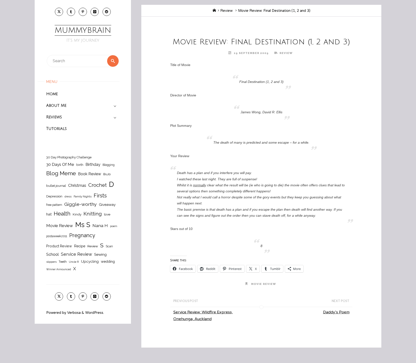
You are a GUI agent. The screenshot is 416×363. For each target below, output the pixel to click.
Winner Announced (58, 269)
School (52, 254)
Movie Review (59, 225)
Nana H (100, 225)
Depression (54, 196)
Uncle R (74, 261)
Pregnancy (82, 235)
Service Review (76, 254)
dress (68, 196)
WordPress (94, 313)
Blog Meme (61, 173)
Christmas (77, 185)
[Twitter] (59, 12)
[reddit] (107, 12)
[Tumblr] (71, 12)
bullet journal (56, 186)
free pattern (54, 205)
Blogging (109, 165)
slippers (51, 261)
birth (79, 165)
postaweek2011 (56, 236)
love (107, 214)
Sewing (100, 254)
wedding (108, 261)
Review (92, 246)
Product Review (59, 246)
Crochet (97, 185)
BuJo (107, 174)
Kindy (77, 214)
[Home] (214, 11)
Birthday (92, 164)
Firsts (100, 196)
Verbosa (73, 313)
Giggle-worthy (80, 204)
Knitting (93, 214)
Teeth (63, 261)
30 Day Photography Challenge (68, 157)
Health (62, 213)
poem (113, 226)
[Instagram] (95, 12)
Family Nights (82, 196)
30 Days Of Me (60, 164)
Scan (109, 246)
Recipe (79, 246)
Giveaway (107, 204)
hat (49, 214)
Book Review (89, 174)
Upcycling (90, 261)
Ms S (82, 225)
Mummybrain (83, 30)
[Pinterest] (83, 12)
